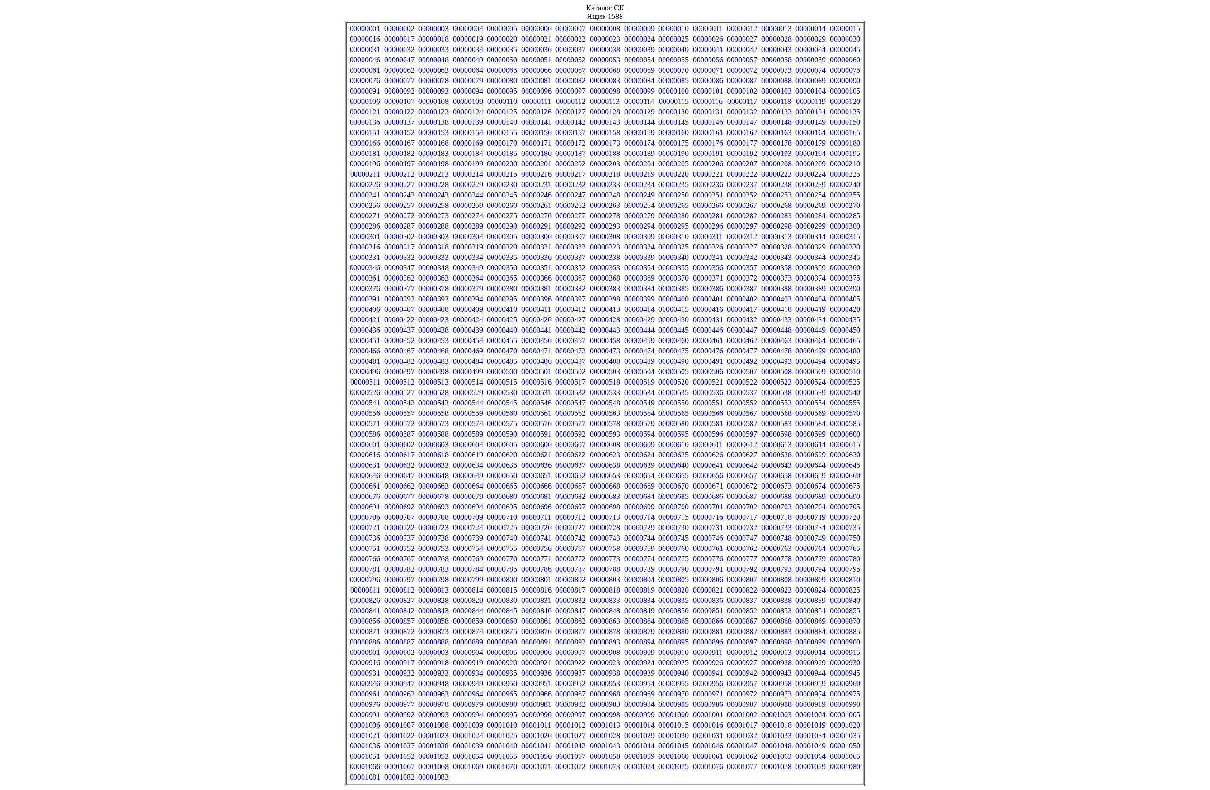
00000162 (742, 133)
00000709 (468, 517)
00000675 (845, 486)
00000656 (708, 476)
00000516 (536, 382)
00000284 (810, 216)
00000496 (365, 372)
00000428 (605, 320)
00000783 (433, 569)
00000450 (845, 330)
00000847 (570, 611)
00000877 (570, 631)
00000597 (742, 434)
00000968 (605, 694)
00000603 (433, 444)
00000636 (536, 465)
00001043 (605, 746)
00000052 (570, 60)
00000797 (399, 579)
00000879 (639, 631)
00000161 (708, 133)
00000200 (502, 164)
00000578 (605, 424)
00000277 (570, 216)
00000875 (502, 631)
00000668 (605, 486)
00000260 (502, 205)
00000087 (742, 81)
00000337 (570, 257)
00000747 (742, 538)
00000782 (399, 569)
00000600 (845, 434)
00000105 (845, 91)
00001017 (742, 725)
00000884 (810, 631)
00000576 (536, 424)
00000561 (536, 413)
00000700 (673, 507)
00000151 (365, 133)
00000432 (742, 320)
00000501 (536, 372)
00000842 (399, 611)
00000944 (810, 673)
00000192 (742, 153)
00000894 (639, 642)
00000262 (570, 205)
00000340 (673, 257)
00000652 (570, 476)
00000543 (433, 403)
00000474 (639, 351)
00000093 (433, 91)
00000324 (639, 247)
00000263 (605, 205)
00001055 (502, 756)
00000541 (365, 403)
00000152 (399, 133)
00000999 (639, 715)
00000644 (810, 465)
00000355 (673, 268)
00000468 (433, 351)
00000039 (639, 49)
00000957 (742, 683)
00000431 (708, 320)
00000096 (536, 91)
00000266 (708, 205)
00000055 (673, 60)
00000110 (502, 101)
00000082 (570, 81)
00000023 (605, 39)
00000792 (742, 569)
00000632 (399, 465)
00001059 (639, 756)
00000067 (570, 70)
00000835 (673, 600)
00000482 (399, 361)
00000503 (605, 372)
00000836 (708, 600)
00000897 (742, 642)
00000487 (570, 361)
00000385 (673, 288)
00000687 (742, 496)
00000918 (433, 663)
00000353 (605, 268)
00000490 (673, 361)
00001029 (639, 735)
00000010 (673, 29)
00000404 (810, 299)
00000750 (845, 538)
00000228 (433, 184)
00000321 (536, 247)
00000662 (399, 486)
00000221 (708, 174)
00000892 (570, 642)
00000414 (639, 309)
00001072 (570, 767)
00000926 (708, 663)
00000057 (742, 60)
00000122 (399, 112)
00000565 (673, 413)
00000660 (845, 476)
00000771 (536, 559)
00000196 (365, 164)
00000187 (570, 153)
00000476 (708, 351)
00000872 (399, 631)
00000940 (673, 673)
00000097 (570, 91)
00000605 (502, 444)
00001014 (639, 725)
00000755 (502, 548)
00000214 (468, 174)
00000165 (845, 133)
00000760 (673, 548)
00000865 (673, 621)
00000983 (605, 704)
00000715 (673, 517)
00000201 (536, 164)
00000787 (570, 569)
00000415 (673, 309)
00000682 (570, 496)
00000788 (605, 569)
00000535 (673, 392)
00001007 (399, 725)
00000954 (639, 683)
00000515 (502, 382)
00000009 (639, 29)
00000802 (570, 579)
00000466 (365, 351)
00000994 (468, 715)
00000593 (605, 434)
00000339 (639, 257)
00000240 (845, 184)
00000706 (365, 517)
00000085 (673, 81)
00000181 (365, 153)
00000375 (845, 278)
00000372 (742, 278)
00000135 (845, 112)
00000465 (845, 340)
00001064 (810, 756)
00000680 (502, 496)
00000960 (845, 683)
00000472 (570, 351)
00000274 (468, 216)
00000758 (605, 548)
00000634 (468, 465)
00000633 (433, 465)
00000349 (468, 268)
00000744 (639, 538)
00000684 (639, 496)
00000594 (639, 434)
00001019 (810, 725)
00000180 (845, 143)
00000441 (536, 330)
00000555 (845, 403)
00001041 (536, 746)
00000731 (708, 528)
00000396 (536, 299)
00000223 (776, 174)
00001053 (433, 756)
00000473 (605, 351)
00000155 (502, 133)
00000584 (810, 424)
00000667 (570, 486)
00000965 (502, 694)
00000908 (605, 652)
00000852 (742, 611)
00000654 (639, 476)
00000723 (433, 528)
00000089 (810, 81)
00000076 (365, 81)
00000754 (468, 548)
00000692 (399, 507)
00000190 (673, 153)
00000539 (810, 392)
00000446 (708, 330)
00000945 (845, 673)
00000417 (742, 309)
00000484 (468, 361)
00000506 (708, 372)
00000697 (570, 507)
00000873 (433, 631)
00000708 (433, 517)
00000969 (639, 694)
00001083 (433, 777)
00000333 (433, 257)
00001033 (776, 735)
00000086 (708, 81)
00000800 (502, 579)
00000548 (605, 403)
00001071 (536, 767)
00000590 (502, 434)
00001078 (776, 767)
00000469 (468, 351)
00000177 (742, 143)
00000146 (708, 122)
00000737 (399, 538)
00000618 (433, 455)
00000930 (845, 663)
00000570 (845, 413)
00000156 (536, 133)
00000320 (502, 247)
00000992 (399, 715)
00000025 (673, 39)
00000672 (742, 486)
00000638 (605, 465)
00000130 (673, 112)
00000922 (570, 663)
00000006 (536, 29)
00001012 (570, 725)
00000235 (673, 184)
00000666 (536, 486)
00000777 (742, 559)
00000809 (810, 579)
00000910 (673, 652)
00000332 (399, 257)
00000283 (776, 216)
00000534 (639, 392)
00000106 (365, 101)
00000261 (536, 205)
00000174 (639, 143)
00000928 (776, 663)
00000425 (502, 320)
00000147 (742, 122)
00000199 (468, 164)
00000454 (468, 340)
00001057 (570, 756)
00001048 (776, 746)
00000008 (605, 29)
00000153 (433, 133)
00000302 (399, 236)
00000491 (708, 361)
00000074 (810, 70)
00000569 (810, 413)
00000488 (605, 361)
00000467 (399, 351)
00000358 (776, 268)
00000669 (639, 486)
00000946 (365, 683)
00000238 (776, 184)
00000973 (776, 694)
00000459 (639, 340)
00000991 (365, 715)
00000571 (365, 424)
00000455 (502, 340)
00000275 (502, 216)
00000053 (605, 60)
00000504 (639, 372)
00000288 (433, 226)
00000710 (502, 517)
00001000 (673, 715)
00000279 (639, 216)
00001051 (365, 756)
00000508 (776, 372)
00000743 (605, 538)
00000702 (742, 507)
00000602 (399, 444)
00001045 (673, 746)
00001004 (810, 715)
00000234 (639, 184)
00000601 (365, 444)
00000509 (810, 372)
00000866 (708, 621)
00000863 (605, 621)
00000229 (468, 184)
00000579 (639, 424)
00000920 (502, 663)
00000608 (605, 444)
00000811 (365, 590)
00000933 (433, 673)
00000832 (570, 600)
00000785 (502, 569)
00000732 (742, 528)
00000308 (605, 236)
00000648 (433, 476)
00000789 (639, 569)
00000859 (468, 621)
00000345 (845, 257)
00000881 (708, 631)
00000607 (570, 444)
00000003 (433, 29)
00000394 (468, 299)
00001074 (639, 767)
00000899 (810, 642)
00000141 (536, 122)
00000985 (673, 704)
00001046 (708, 746)
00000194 (810, 153)
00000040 (673, 49)
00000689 (810, 496)
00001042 (570, 746)
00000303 (433, 236)
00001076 (708, 767)
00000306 (536, 236)
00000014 (810, 29)
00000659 (810, 476)
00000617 (399, 455)
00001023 (433, 735)
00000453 (433, 340)
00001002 (742, 715)
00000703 (776, 507)
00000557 (399, 413)
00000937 (570, 673)
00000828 (433, 600)
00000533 (605, 392)
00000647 (399, 476)
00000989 (810, 704)
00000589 (468, 434)
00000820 (673, 590)
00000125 (502, 112)
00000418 (776, 309)
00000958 (776, 683)
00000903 (433, 652)
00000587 (399, 434)
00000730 (673, 528)
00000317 (399, 247)
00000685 (673, 496)
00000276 (536, 216)
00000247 (570, 195)
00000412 (570, 309)
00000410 (502, 309)
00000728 (605, 528)
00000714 (639, 517)
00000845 (502, 611)
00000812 (399, 590)
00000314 (810, 236)
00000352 (570, 268)
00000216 (536, 174)
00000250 (673, 195)
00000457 (570, 340)
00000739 (468, 538)
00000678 (433, 496)
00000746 (708, 538)
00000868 (776, 621)
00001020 (845, 725)
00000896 (708, 642)
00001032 (742, 735)
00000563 (605, 413)
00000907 (570, 652)
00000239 (810, 184)
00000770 (502, 559)
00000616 (365, 455)
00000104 (810, 91)
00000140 (502, 122)
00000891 (536, 642)
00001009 (468, 725)
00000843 (433, 611)
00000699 (639, 507)
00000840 (845, 600)
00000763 (776, 548)
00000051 (536, 60)
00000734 (810, 528)
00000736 (365, 538)
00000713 (605, 517)
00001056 (536, 756)
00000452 (399, 340)
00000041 (708, 49)
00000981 (536, 704)
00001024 (468, 735)
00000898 (776, 642)
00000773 (605, 559)
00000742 (570, 538)
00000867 (742, 621)
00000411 (536, 309)
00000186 (536, 153)
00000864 (639, 621)
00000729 (639, 528)
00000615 (845, 444)
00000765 (845, 548)
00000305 (502, 236)
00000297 (742, 226)
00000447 (742, 330)
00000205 (673, 164)
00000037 (570, 49)
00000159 (639, 133)
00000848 (605, 611)
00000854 (810, 611)
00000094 (468, 91)
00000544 (468, 403)
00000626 (708, 455)
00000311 (708, 236)
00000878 (605, 631)
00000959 (810, 683)
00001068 (433, 767)
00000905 (502, 652)
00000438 (433, 330)
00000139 (468, 122)
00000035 (502, 49)
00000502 (570, 372)
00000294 (639, 226)
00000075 (845, 70)
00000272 (399, 216)
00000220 (673, 174)
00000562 (570, 413)
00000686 (708, 496)
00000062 (399, 70)
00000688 (776, 496)
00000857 (399, 621)
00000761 (708, 548)
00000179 (810, 143)
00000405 (845, 299)
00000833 (605, 600)
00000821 (708, 590)
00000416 (708, 309)
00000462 (742, 340)
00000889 (468, 642)
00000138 (433, 122)
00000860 (502, 621)
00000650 (502, 476)
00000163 (776, 133)
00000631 (365, 465)
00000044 (810, 49)
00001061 (708, 756)
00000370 (673, 278)
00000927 (742, 663)
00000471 (536, 351)
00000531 (536, 392)
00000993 (433, 715)
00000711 (536, 517)
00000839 (810, 600)
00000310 (673, 236)
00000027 (742, 39)
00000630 (845, 455)
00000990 (845, 704)
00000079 (468, 81)
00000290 (502, 226)
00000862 (570, 621)
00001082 (399, 777)
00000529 (468, 392)
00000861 (536, 621)
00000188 (605, 153)
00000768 (433, 559)
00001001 (708, 715)
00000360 (845, 268)
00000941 (708, 673)
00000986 (708, 704)
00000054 (639, 60)
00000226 (365, 184)
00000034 (468, 49)
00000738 (433, 538)
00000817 (570, 590)
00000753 (433, 548)
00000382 (570, 288)
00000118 (776, 101)
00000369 (639, 278)
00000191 (708, 153)
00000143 (605, 122)
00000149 (810, 122)
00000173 (605, 143)
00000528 (433, 392)
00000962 (399, 694)
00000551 (708, 403)
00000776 (708, 559)
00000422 (399, 320)
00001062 (742, 756)
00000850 (673, 611)
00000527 (399, 392)
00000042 (742, 49)
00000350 (502, 268)
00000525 (845, 382)
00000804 (639, 579)
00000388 (776, 288)
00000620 (502, 455)
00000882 (742, 631)
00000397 (570, 299)
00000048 (433, 60)
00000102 (742, 91)
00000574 (468, 424)
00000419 (810, 309)
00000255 (845, 195)
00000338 (605, 257)
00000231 (536, 184)
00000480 (845, 351)
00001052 (399, 756)
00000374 (810, 278)
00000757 (570, 548)
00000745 (673, 538)
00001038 (433, 746)
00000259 (468, 205)
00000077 (399, 81)
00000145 (673, 122)
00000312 (742, 236)
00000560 (502, 413)
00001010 (502, 725)
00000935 (502, 673)
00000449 (810, 330)
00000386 (708, 288)
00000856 (365, 621)
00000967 (570, 694)
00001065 (845, 756)
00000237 (742, 184)
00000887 (399, 642)
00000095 (502, 91)
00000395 (502, 299)
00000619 (468, 455)
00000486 (536, 361)
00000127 (570, 112)
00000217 (570, 174)
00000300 (845, 226)
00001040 (502, 746)
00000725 (502, 528)
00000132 (742, 112)
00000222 (742, 174)
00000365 (502, 278)
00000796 (365, 579)
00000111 (536, 101)
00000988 (776, 704)
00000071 (708, 70)
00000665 (502, 486)
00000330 (845, 247)
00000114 (639, 101)
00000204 (639, 164)
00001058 (605, 756)
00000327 (742, 247)
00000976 (365, 704)
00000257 (399, 205)
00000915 (845, 652)
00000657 (742, 476)
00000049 (468, 60)
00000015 (845, 29)
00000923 (605, 663)
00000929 (810, 663)
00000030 (845, 39)
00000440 (502, 330)
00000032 (399, 49)
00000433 (776, 320)
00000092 (399, 91)
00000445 (673, 330)
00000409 (468, 309)
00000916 (365, 663)
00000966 (536, 694)
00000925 (673, 663)
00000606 (536, 444)
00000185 (502, 153)
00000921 (536, 663)
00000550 (673, 403)
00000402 (742, 299)
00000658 (776, 476)
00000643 (776, 465)
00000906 (536, 652)
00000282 (742, 216)
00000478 (776, 351)
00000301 (365, 236)
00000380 (502, 288)
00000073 (776, 70)
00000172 (570, 143)
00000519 (639, 382)
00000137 (399, 122)
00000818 (605, 590)
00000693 (433, 507)
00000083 (605, 81)
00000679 (468, 496)
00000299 (810, 226)
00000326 (708, 247)
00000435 (845, 320)
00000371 (708, 278)
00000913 (776, 652)
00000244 (468, 195)
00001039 (468, 746)
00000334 (468, 257)
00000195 (845, 153)
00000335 (502, 257)
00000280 (673, 216)
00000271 (365, 216)
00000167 (399, 143)
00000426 (536, 320)
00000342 (742, 257)
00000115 (674, 101)
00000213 (433, 174)
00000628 (776, 455)
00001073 (605, 767)
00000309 (639, 236)
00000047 (399, 60)
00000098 (605, 91)
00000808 (776, 579)
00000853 (776, 611)
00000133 (776, 112)
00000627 (742, 455)
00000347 (399, 268)
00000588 (433, 434)
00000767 (399, 559)
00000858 (433, 621)
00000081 (536, 81)
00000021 (536, 39)
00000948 (433, 683)
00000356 (708, 268)
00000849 (639, 611)
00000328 (776, 247)
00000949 (468, 683)
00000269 (810, 205)
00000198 (433, 164)
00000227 (399, 184)
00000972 (742, 694)
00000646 (365, 476)
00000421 (365, 320)
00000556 (365, 413)
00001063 (776, 756)
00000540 (845, 392)
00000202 (570, 164)
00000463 (776, 340)
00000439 (468, 330)
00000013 (776, 29)
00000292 (570, 226)
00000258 (433, 205)
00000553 (776, 403)
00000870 (845, 621)
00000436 (365, 330)
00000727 (570, 528)
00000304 (468, 236)
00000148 (776, 122)
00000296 (708, 226)
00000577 (570, 424)
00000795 (845, 569)
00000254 (810, 195)
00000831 (536, 600)
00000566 (708, 413)
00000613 (776, 444)
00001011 (536, 725)
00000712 (570, 517)
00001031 (708, 735)
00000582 (742, 424)
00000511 (365, 382)
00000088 (776, 81)
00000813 (433, 590)
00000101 (708, 91)
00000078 (433, 81)
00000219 (639, 174)
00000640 (673, 465)
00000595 (673, 434)
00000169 (468, 143)
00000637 (570, 465)
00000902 (399, 652)
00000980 (502, 704)
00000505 (673, 372)
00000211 (365, 174)
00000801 (536, 579)
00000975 (845, 694)
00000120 (845, 101)
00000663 (433, 486)
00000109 (468, 101)
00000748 (776, 538)
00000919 (468, 663)
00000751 (365, 548)
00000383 (605, 288)
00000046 (365, 60)
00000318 (433, 247)
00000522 (742, 382)
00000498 (433, 372)
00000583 (776, 424)
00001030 (673, 735)
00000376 (365, 288)
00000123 (433, 112)
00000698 (605, 507)
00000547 (570, 403)
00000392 (399, 299)
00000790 (673, 569)
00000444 (639, 330)
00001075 (673, 767)
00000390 (845, 288)
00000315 (845, 236)
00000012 (742, 29)
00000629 (810, 455)
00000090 (845, 81)
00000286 (365, 226)
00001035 (845, 735)
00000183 (433, 153)
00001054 (468, 756)
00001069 (468, 767)
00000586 (365, 434)
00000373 (776, 278)
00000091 (365, 91)
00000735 (845, 528)
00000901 (365, 652)
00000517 (570, 382)
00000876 (536, 631)
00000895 (673, 642)
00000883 (776, 631)
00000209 (810, 164)
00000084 (639, 81)
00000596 (708, 434)
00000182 (399, 153)
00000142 (570, 122)
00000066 (536, 70)
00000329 (810, 247)
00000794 (810, 569)
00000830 (502, 600)
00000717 (742, 517)
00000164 (810, 133)
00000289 (468, 226)
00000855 (845, 611)
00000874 (468, 631)
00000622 (570, 455)
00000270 (845, 205)
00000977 (399, 704)
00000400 (673, 299)
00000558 (433, 413)
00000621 (536, 455)
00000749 (810, 538)
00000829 (468, 600)
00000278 (605, 216)
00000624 (639, 455)
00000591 (536, 434)
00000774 (639, 559)
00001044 (639, 746)
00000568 (776, 413)
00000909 (639, 652)
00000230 (502, 184)
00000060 (845, 60)
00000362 (399, 278)
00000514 (468, 382)
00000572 (399, 424)
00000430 (673, 320)
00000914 (810, 652)
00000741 (536, 538)
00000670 (673, 486)
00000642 (742, 465)
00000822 (742, 590)
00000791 (708, 569)
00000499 (468, 372)
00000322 (570, 247)
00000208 (776, 164)
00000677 (399, 496)
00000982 (570, 704)
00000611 (708, 444)
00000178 (776, 143)
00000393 (433, 299)
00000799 (468, 579)
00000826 (365, 600)
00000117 (742, 101)
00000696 (536, 507)
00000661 (365, 486)
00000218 (605, 174)
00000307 (570, 236)
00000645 (845, 465)
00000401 (708, 299)
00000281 (708, 216)
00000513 (433, 382)
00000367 (570, 278)
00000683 (605, 496)
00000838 (776, 600)
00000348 (433, 268)
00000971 (708, 694)
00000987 (742, 704)
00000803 (605, 579)
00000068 (605, 70)
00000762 (742, 548)
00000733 (776, 528)
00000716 (708, 517)
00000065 (502, 70)
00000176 (708, 143)
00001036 (365, 746)
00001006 (365, 725)
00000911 (708, 652)
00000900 (845, 642)
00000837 (742, 600)
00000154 (468, 133)
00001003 (776, 715)
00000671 (708, 486)
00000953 (605, 683)
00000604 (468, 444)
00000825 (845, 590)
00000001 (365, 29)
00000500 (502, 372)
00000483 (433, 361)
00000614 (810, 444)
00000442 (570, 330)
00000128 (605, 112)
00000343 (776, 257)
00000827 (399, 600)
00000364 (468, 278)
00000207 (742, 164)
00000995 (502, 715)
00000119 (811, 101)
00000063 (433, 70)
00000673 (776, 486)
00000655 (673, 476)
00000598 (776, 434)
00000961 (365, 694)
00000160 (673, 133)
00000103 (776, 91)
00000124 (468, 112)
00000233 (605, 184)
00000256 (365, 205)
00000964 (468, 694)
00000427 (570, 320)
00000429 (639, 320)
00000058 (776, 60)
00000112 (571, 101)
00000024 (639, 39)
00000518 (605, 382)
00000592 (570, 434)
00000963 (433, 694)
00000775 (673, 559)
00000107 (399, 101)
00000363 (433, 278)
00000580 (673, 424)
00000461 (708, 340)
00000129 (639, 112)
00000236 (708, 184)
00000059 (810, 60)
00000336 (536, 257)
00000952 (570, 683)
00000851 (708, 611)
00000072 (742, 70)
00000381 (536, 288)
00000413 (605, 309)
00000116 (708, 101)
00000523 (776, 382)
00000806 (708, 579)
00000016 (365, 39)
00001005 (845, 715)
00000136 (365, 122)
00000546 (536, 403)
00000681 (536, 496)
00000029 (810, 39)
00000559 (468, 413)
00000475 (673, 351)
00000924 (639, 663)
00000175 (673, 143)
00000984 (639, 704)
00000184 (468, 153)
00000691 (365, 507)
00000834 (639, 600)
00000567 (742, 413)
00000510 (845, 372)
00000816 (536, 590)
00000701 (708, 507)
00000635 (502, 465)
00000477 (742, 351)
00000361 (365, 278)
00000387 (742, 288)
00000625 (673, 455)
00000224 (810, 174)
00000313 (776, 236)
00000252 (742, 195)
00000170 (502, 143)
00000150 (845, 122)
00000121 (365, 112)
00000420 (845, 309)
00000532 (570, 392)
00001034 (810, 735)
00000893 (605, 642)
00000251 (708, 195)
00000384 (639, 288)
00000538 (776, 392)
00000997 (570, 715)
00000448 (776, 330)
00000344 (810, 257)
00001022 (399, 735)
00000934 (468, 673)
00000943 (776, 673)
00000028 (776, 39)
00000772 (570, 559)
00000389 (810, 288)
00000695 (502, 507)
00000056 (708, 60)
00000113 (605, 101)
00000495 (845, 361)
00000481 (365, 361)
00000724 (468, 528)
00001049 (810, 746)
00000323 (605, 247)
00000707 (399, 517)
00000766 (365, 559)
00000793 (776, 569)
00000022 (570, 39)
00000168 (433, 143)
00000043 (776, 49)
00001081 (365, 777)
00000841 (365, 611)
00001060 (673, 756)
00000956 (708, 683)
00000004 (468, 29)
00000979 (468, 704)
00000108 (433, 101)
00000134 (810, 112)
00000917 (399, 663)
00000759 (639, 548)
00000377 (399, 288)
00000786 (536, 569)
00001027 (570, 735)
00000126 (536, 112)
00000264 (639, 205)
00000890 (502, 642)
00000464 (810, 340)
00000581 (708, 424)
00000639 (639, 465)
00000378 (433, 288)
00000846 (536, 611)
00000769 (468, 559)
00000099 (639, 91)
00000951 (536, 683)
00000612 (742, 444)
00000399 (639, 299)
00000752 (399, 548)
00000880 (673, 631)
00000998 (605, 715)
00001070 (502, 767)
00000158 (605, 133)
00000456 (536, 340)
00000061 (365, 70)
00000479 (810, 351)
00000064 (468, 70)
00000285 (845, 216)
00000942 (742, 673)
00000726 (536, 528)
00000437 (399, 330)
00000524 (810, 382)
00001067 (399, 767)
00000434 (810, 320)
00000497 (399, 372)
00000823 (776, 590)
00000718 (776, 517)
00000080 (502, 81)
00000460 (673, 340)
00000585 (845, 424)
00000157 (570, 133)
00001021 (365, 735)
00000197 (399, 164)
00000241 (365, 195)
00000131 (708, 112)
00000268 (776, 205)
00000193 (776, 153)
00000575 (502, 424)
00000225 (845, 174)
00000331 (365, 257)
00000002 (399, 29)
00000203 (605, 164)
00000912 (742, 652)
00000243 (433, 195)
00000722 (399, 528)
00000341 (708, 257)
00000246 (536, 195)
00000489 (639, 361)
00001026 (536, 735)
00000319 (468, 247)
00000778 (776, 559)
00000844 (468, 611)
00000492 (742, 361)
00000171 (536, 143)
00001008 (433, 725)
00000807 (742, 579)
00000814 (468, 590)
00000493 (776, 361)
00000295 (673, 226)
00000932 (399, 673)
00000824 (810, 590)
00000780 (845, 559)
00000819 (639, 590)
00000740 (502, 538)
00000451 (365, 340)
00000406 (365, 309)
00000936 (536, 673)
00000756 (536, 548)
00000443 (605, 330)
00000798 (433, 579)
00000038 (605, 49)
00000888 (433, 642)
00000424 (468, 320)
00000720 (845, 517)
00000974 (810, 694)
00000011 (708, 29)
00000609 (639, 444)
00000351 (536, 268)
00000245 (502, 195)
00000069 (639, 70)
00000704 (810, 507)
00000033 (433, 49)
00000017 (399, 39)
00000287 (399, 226)
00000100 (673, 91)
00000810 (845, 579)
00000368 (605, 278)
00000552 (742, 403)
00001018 (776, 725)
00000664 (468, 486)
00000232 (570, 184)
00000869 (810, 621)
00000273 (433, 216)
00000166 (365, 143)
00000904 (468, 652)
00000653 (605, 476)
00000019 (468, 39)
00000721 (365, 528)
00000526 (365, 392)
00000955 (673, 683)
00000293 (605, 226)
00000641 (708, 465)
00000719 (810, 517)
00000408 (433, 309)
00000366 (536, 278)
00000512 (399, 382)
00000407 (399, 309)
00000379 (468, 288)
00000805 (673, 579)
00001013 (605, 725)
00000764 (810, 548)
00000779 (810, 559)
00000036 (536, 49)
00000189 (639, 153)
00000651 (536, 476)
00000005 (502, 29)
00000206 (708, 164)
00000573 (433, 424)
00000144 (639, 122)
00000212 (399, 174)
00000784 (468, 569)
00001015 (673, 725)
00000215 (502, 174)
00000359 (810, 268)
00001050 (845, 746)
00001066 (365, 767)
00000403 (776, 299)
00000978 (433, 704)
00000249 (639, 195)
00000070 (673, 70)
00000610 (673, 444)
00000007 (570, 29)
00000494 (810, 361)
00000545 (502, 403)
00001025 (502, 735)
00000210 (845, 164)
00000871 (365, 631)
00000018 (433, 39)
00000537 (742, 392)
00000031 (365, 49)
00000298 (776, 226)
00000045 (845, 49)
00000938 (605, 673)
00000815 (502, 590)
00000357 (742, 268)
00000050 (502, 60)
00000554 (810, 403)
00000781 (365, 569)
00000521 (708, 382)
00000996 (536, 715)
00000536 (708, 392)
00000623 (605, 455)
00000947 (399, 683)
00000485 (502, 361)
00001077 (742, 767)
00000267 (742, 205)
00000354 (639, 268)
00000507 (742, 372)
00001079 (810, 767)
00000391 (365, 299)
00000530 (502, 392)
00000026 (708, 39)
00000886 (365, 642)
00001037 (399, 746)
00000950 (502, 683)
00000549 (639, 403)
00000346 (365, 268)
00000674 (810, 486)
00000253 (776, 195)
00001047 (742, 746)
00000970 (673, 694)
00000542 (399, 403)
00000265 (673, 205)
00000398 (605, 299)
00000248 (605, 195)
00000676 (365, 496)
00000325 (673, 247)
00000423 (433, 320)
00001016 (708, 725)
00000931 (365, 673)
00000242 (399, 195)
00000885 (845, 631)
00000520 (673, 382)
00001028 (605, 735)
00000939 (639, 673)
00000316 (365, 247)
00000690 (845, 496)
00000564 (639, 413)
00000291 (536, 226)
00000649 (468, 476)
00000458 (605, 340)
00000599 (810, 434)
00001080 (845, 767)
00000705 (845, 507)
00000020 (502, 39)
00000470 (502, 351)
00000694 (468, 507)
